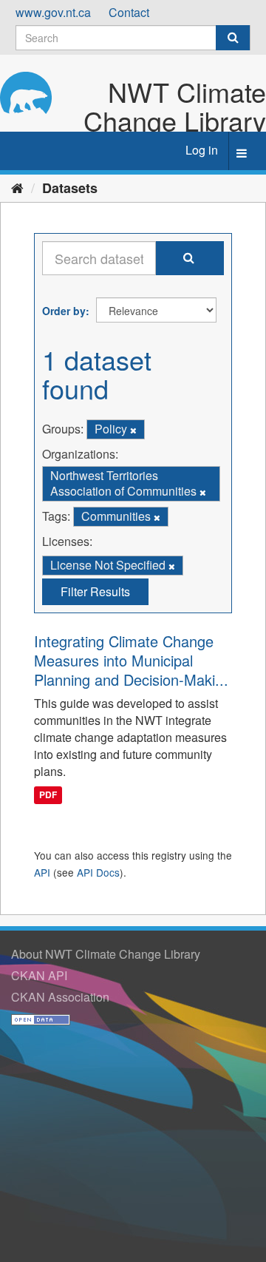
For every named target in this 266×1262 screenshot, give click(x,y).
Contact (129, 12)
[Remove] (133, 430)
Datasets (70, 188)
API (42, 872)
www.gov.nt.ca (53, 12)
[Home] (17, 187)
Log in (201, 149)
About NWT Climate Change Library (105, 953)
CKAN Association (60, 996)
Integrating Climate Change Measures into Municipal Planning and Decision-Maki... (131, 660)
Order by (64, 310)
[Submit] (233, 37)
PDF (48, 795)
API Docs (98, 872)
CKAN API (39, 975)
